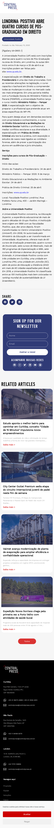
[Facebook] (15, 365)
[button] (5, 302)
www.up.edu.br (13, 71)
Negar (27, 821)
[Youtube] (35, 365)
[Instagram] (20, 365)
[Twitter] (25, 365)
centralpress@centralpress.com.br (21, 705)
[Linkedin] (30, 365)
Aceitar (27, 814)
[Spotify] (40, 365)
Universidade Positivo (12, 39)
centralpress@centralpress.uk (19, 769)
